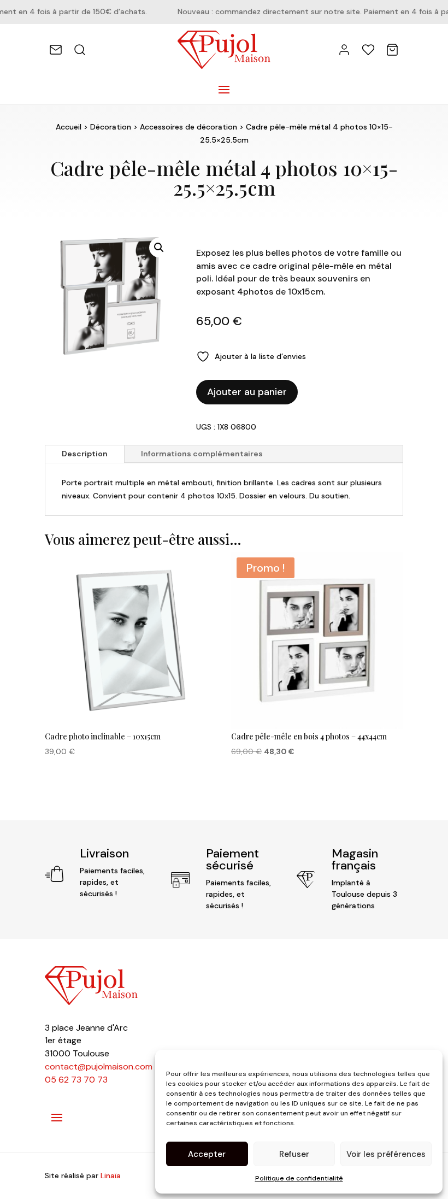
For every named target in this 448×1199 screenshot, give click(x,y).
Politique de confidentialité (299, 1178)
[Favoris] (368, 50)
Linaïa (111, 1175)
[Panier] (392, 50)
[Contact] (56, 50)
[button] (159, 247)
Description (85, 454)
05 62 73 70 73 (76, 1079)
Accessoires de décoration (188, 127)
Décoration (110, 127)
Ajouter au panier (247, 391)
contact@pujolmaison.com (98, 1066)
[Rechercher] (80, 50)
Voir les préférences (386, 1154)
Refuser (294, 1154)
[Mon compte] (344, 50)
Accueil (68, 127)
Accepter (207, 1154)
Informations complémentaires (202, 454)
